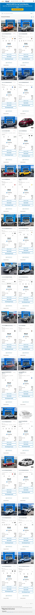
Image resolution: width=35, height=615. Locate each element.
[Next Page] (28, 603)
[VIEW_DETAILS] (26, 413)
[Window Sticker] (15, 136)
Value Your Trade (9, 54)
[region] (9, 51)
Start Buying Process (9, 107)
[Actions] (15, 34)
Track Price (10, 46)
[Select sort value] (33, 17)
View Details (9, 56)
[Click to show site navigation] (33, 1)
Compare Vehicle (6, 65)
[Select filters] (31, 17)
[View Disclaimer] (15, 41)
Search (32, 13)
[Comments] (14, 136)
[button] (16, 25)
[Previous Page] (26, 603)
